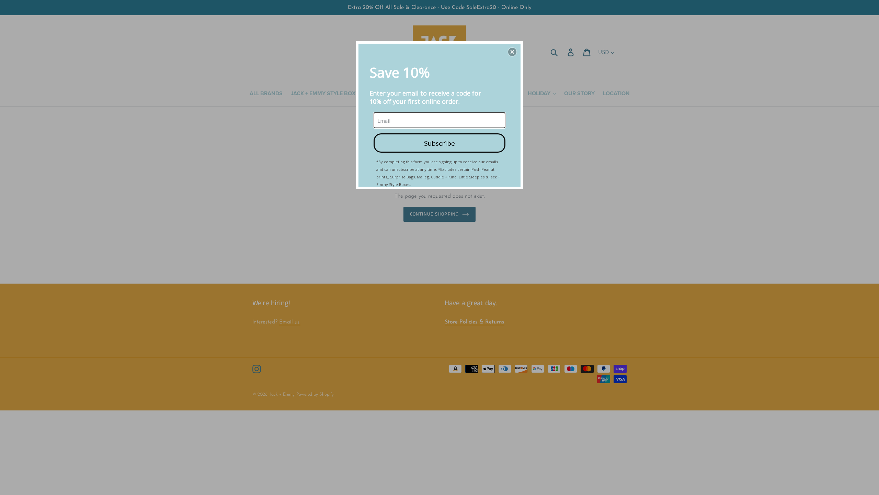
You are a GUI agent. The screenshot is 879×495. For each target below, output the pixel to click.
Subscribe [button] (439, 143)
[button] (512, 52)
